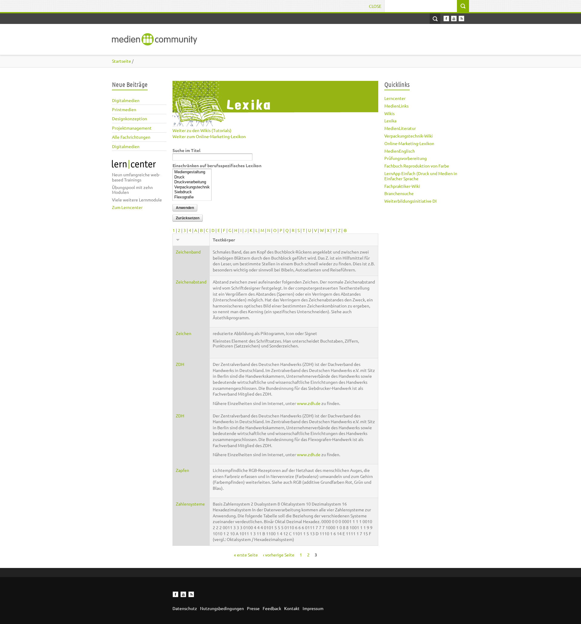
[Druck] (192, 177)
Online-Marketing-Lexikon (409, 143)
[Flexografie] (192, 197)
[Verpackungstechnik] (192, 187)
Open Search (435, 18)
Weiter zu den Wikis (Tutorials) (201, 130)
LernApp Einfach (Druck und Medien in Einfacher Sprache (420, 176)
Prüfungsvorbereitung (405, 158)
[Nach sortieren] (178, 239)
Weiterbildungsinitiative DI (410, 201)
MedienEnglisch (399, 151)
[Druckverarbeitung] (192, 182)
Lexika (390, 120)
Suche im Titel (186, 150)
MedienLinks (396, 105)
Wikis (389, 113)
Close (375, 6)
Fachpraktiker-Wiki (402, 186)
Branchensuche (399, 193)
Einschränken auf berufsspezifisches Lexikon (216, 165)
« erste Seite (246, 554)
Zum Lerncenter (127, 207)
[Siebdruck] (192, 192)
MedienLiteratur (400, 128)
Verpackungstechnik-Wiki (408, 135)
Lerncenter (394, 98)
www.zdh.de (308, 403)
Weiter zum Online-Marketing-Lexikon (209, 136)
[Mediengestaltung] (192, 172)
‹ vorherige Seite (278, 554)
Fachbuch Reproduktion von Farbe (416, 165)
